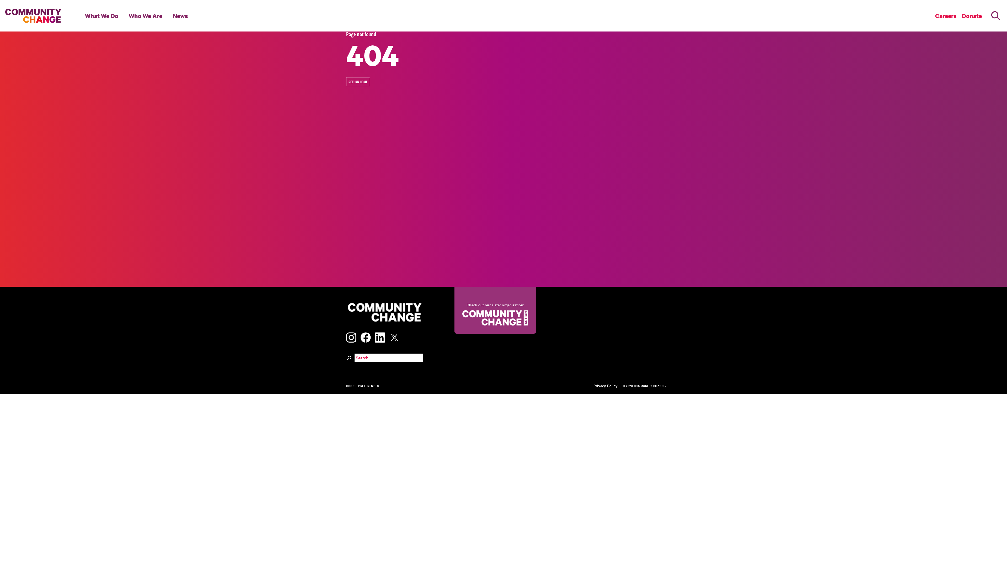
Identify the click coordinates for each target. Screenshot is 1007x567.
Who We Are (145, 15)
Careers (946, 15)
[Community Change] (33, 16)
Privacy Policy (605, 385)
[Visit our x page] (395, 336)
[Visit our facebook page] (365, 336)
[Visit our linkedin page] (380, 336)
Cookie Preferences (362, 386)
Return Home (358, 82)
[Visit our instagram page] (351, 336)
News (180, 15)
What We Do (101, 15)
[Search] (995, 16)
